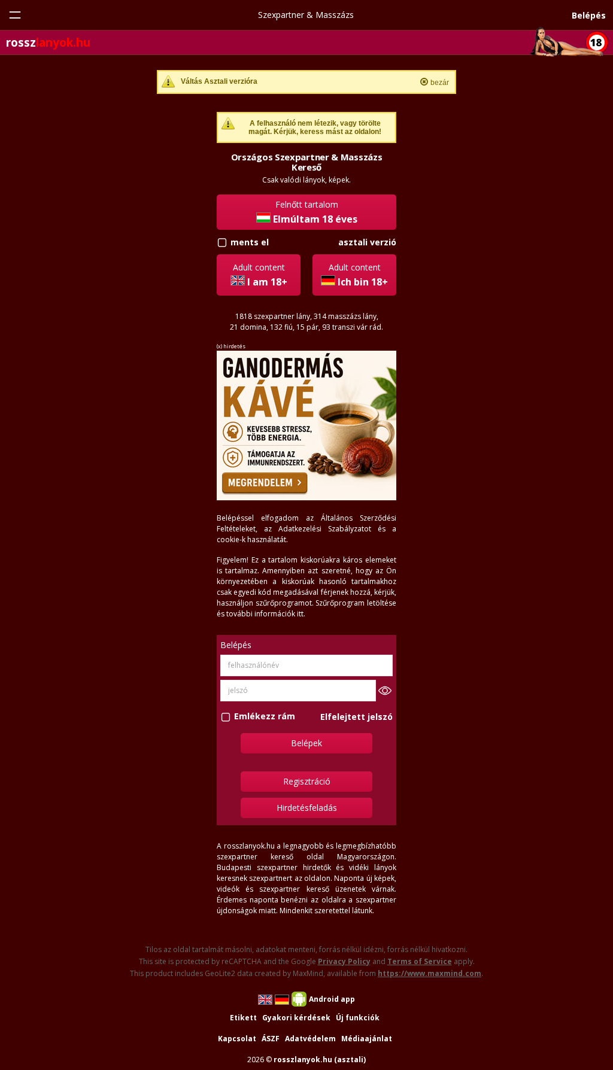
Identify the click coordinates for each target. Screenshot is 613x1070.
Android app (332, 999)
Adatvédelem (310, 1038)
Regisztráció (306, 781)
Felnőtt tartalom (315, 212)
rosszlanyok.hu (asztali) (320, 1059)
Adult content (260, 275)
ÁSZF (271, 1038)
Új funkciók (358, 1018)
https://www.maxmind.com (429, 973)
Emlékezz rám (264, 716)
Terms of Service (419, 961)
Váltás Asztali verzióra (219, 81)
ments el (249, 242)
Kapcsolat (237, 1038)
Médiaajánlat (366, 1038)
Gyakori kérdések (296, 1018)
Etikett (243, 1018)
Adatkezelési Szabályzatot (324, 529)
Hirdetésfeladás (307, 807)
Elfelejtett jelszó (356, 716)
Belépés (589, 15)
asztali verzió (367, 242)
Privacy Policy (344, 961)
